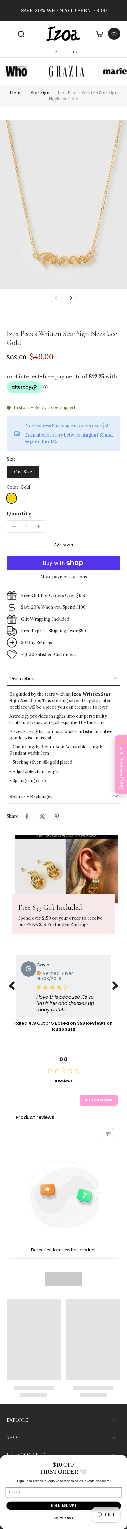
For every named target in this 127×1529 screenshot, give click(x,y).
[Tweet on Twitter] (42, 816)
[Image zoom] (63, 204)
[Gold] (11, 498)
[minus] (14, 526)
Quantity (19, 513)
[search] (21, 33)
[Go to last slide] (56, 298)
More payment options (63, 577)
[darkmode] (114, 34)
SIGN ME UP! (64, 1506)
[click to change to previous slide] (11, 986)
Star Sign (40, 92)
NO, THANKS (63, 1518)
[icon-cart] (99, 33)
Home (16, 92)
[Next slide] (71, 298)
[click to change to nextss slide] (115, 986)
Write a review (98, 1100)
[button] (63, 545)
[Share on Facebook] (27, 816)
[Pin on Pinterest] (56, 816)
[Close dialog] (122, 1460)
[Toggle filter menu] (108, 1133)
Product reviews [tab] (35, 1117)
